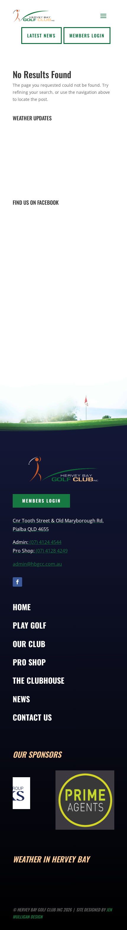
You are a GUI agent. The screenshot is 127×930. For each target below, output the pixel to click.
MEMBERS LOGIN (41, 500)
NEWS (21, 699)
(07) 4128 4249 (52, 550)
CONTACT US (32, 717)
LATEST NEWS (41, 35)
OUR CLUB (29, 643)
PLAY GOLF (29, 625)
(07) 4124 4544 (45, 542)
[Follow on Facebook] (17, 582)
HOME (22, 607)
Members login (87, 35)
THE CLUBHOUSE (38, 680)
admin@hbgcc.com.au (37, 564)
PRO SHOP (29, 662)
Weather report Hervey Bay (48, 188)
